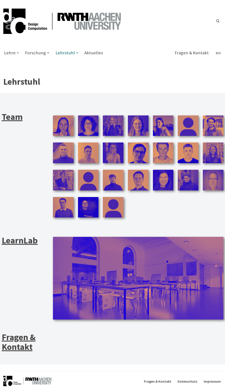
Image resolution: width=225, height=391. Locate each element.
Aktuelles (93, 53)
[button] (18, 53)
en (218, 53)
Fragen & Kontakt (192, 53)
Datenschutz (188, 381)
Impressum (212, 381)
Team (12, 116)
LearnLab (20, 240)
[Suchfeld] (218, 21)
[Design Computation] (64, 21)
